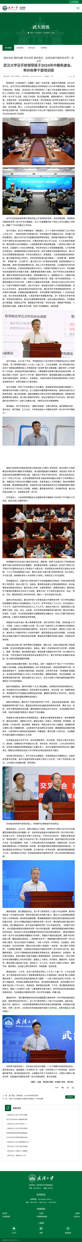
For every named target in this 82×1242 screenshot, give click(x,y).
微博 (41, 1233)
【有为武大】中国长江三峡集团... (17, 1151)
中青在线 (77, 1216)
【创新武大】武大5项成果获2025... (18, 1142)
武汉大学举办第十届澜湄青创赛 (16, 1119)
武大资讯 (38, 33)
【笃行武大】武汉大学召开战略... (17, 1146)
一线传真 (43, 48)
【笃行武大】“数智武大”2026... (16, 1155)
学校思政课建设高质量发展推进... (17, 1133)
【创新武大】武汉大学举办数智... (17, 1128)
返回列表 (70, 1097)
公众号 (14, 1233)
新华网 (4, 1213)
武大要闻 (46, 33)
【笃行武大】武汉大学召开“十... (17, 1124)
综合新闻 (20, 48)
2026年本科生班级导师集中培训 (17, 1137)
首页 (31, 33)
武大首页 (75, 2)
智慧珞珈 (68, 1233)
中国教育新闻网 (42, 1216)
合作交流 (31, 48)
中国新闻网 (6, 1216)
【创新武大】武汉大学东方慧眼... (17, 1115)
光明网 (77, 1213)
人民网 (41, 1213)
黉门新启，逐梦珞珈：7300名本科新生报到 (23, 1095)
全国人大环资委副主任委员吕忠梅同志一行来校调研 (26, 1099)
